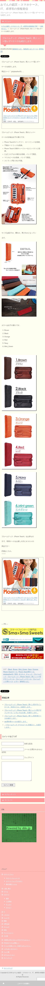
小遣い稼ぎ (7, 888)
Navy (30, 669)
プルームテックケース (23, 679)
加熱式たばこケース (30, 49)
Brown (15, 669)
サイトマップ (8, 958)
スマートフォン (9, 874)
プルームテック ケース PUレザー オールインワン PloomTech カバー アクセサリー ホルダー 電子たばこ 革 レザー (20, 117)
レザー (16, 681)
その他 (6, 936)
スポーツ (6, 894)
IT (4, 912)
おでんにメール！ (9, 955)
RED (16, 674)
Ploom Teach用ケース (26, 672)
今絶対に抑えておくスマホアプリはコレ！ (17, 940)
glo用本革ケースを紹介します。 (16, 721)
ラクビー (8, 907)
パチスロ (6, 915)
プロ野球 (8, 901)
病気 (5, 930)
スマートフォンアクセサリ (14, 881)
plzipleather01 (8, 674)
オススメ (22, 674)
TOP (19, 26)
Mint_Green (22, 669)
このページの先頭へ (23, 983)
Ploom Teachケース (10, 672)
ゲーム (6, 891)
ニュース (6, 918)
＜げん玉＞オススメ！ (11, 949)
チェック (29, 674)
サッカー (8, 904)
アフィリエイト (9, 933)
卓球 (7, 898)
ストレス (6, 927)
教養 (5, 921)
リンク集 (6, 952)
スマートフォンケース (13, 878)
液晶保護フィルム (11, 884)
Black (10, 669)
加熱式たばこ (17, 49)
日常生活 (6, 924)
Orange (35, 669)
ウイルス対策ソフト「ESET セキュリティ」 (17, 946)
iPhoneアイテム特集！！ (11, 943)
